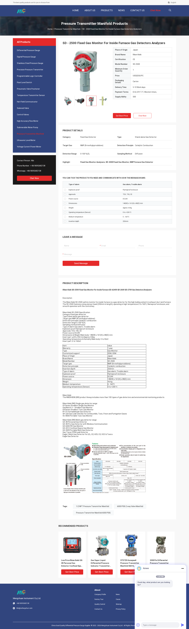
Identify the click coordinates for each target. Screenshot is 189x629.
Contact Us (98, 609)
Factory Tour (98, 599)
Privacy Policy (120, 609)
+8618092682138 (34, 171)
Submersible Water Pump (27, 127)
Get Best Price (122, 116)
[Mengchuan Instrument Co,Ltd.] (21, 11)
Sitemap (118, 604)
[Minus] (182, 568)
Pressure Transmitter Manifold (67, 29)
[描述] (170, 10)
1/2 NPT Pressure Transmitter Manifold (92, 506)
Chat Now (34, 178)
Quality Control (99, 604)
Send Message (81, 263)
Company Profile (100, 594)
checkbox (65, 190)
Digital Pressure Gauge (26, 57)
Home (50, 29)
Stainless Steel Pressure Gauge (30, 63)
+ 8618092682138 (37, 166)
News (118, 594)
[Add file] (138, 625)
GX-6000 (66, 426)
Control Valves (23, 115)
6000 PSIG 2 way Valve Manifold (130, 506)
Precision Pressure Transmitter (30, 70)
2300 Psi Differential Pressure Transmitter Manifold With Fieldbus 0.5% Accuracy (160, 563)
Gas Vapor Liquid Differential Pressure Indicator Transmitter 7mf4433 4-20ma (100, 563)
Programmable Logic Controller (30, 76)
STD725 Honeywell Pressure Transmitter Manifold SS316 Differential (129, 563)
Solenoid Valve (23, 108)
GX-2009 (66, 430)
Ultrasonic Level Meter (26, 140)
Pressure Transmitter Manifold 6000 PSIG (93, 513)
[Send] (183, 625)
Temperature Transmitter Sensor (31, 95)
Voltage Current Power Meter (29, 147)
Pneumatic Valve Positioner (28, 89)
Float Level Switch (24, 82)
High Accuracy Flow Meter (27, 121)
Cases (118, 599)
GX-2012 (66, 428)
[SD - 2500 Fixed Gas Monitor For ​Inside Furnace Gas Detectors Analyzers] (86, 70)
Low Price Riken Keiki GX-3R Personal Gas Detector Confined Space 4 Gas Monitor (72, 563)
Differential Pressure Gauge (28, 50)
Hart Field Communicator (27, 102)
